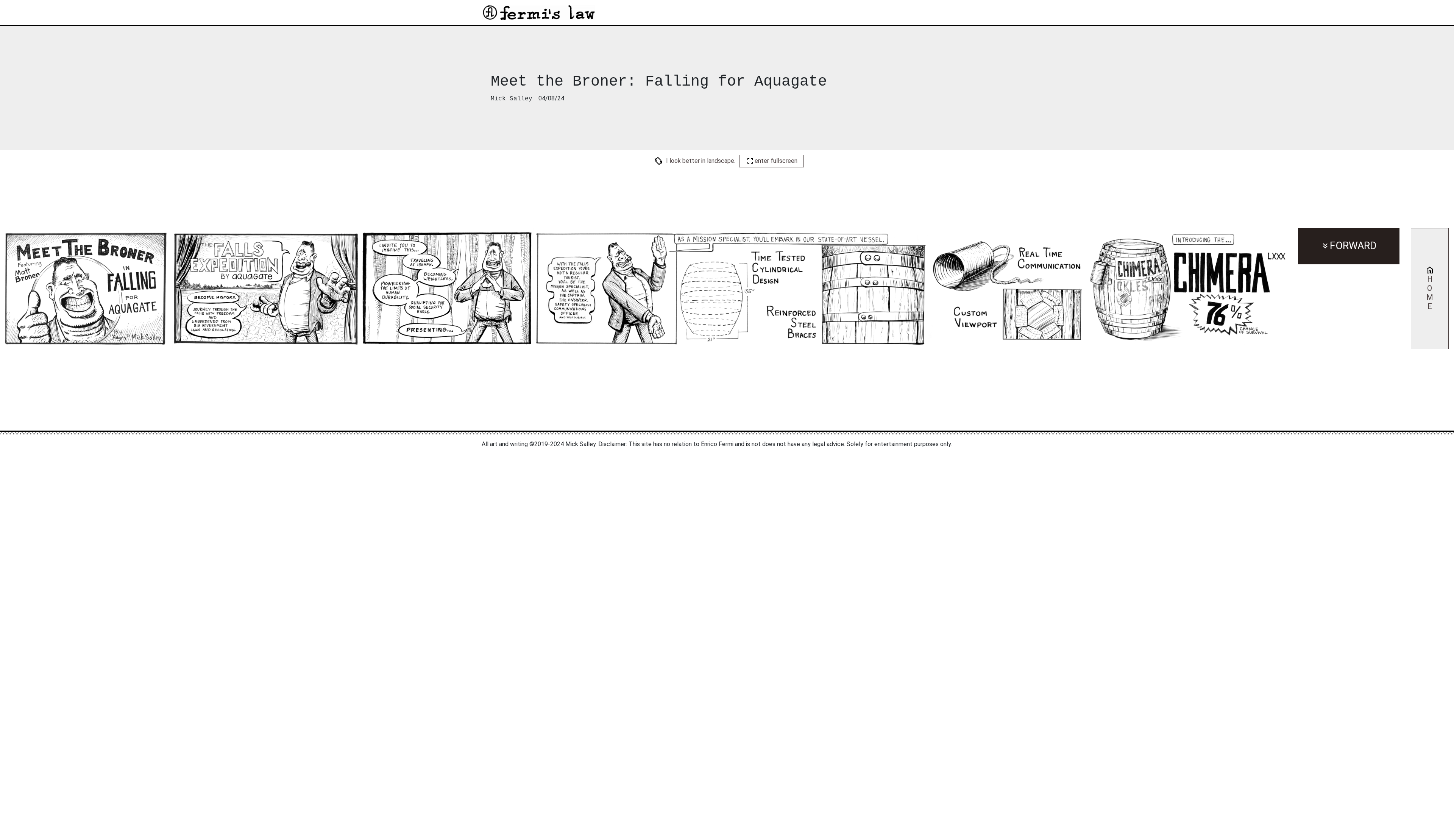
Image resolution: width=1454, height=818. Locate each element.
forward (1353, 246)
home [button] (1429, 293)
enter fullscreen (776, 160)
